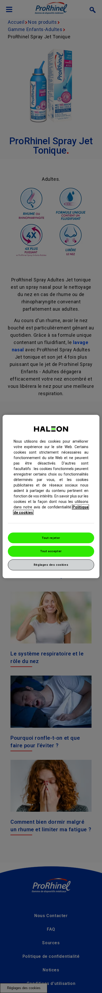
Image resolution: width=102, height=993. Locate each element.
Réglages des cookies (51, 565)
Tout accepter (50, 551)
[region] (51, 496)
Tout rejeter (51, 537)
